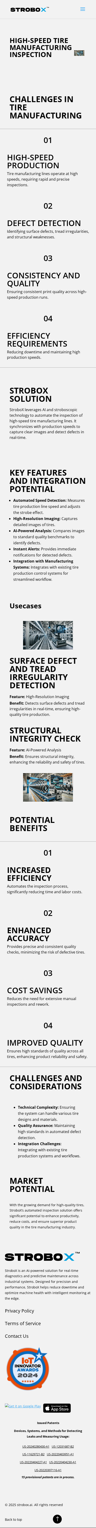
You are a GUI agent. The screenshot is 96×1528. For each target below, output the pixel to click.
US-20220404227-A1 (33, 1462)
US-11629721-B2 (33, 1454)
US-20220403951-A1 (60, 1454)
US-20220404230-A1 (62, 1462)
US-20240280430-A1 (35, 1446)
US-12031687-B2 (63, 1446)
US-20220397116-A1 (48, 1470)
